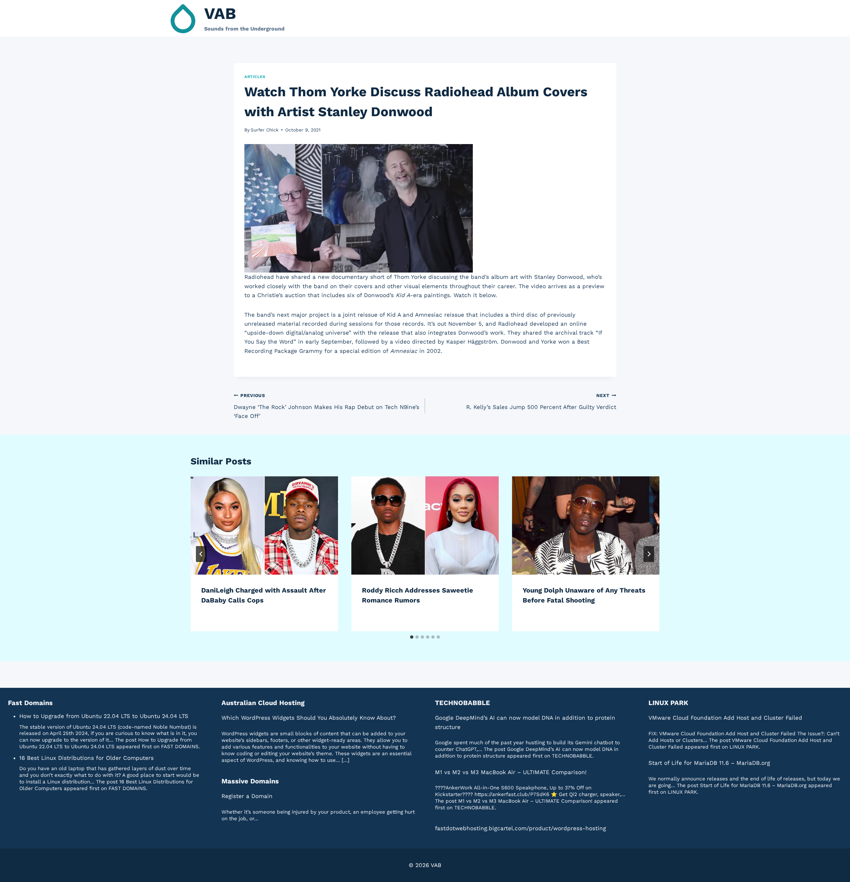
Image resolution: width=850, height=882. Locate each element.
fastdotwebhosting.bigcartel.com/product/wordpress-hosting (520, 828)
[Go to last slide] (201, 554)
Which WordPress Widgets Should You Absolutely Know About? (308, 717)
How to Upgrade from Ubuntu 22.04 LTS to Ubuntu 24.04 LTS (103, 716)
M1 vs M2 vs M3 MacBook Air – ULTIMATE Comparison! (511, 772)
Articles (255, 76)
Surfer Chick (265, 129)
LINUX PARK (668, 703)
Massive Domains (250, 781)
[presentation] (264, 525)
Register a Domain (247, 796)
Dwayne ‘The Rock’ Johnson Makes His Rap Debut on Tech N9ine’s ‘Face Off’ (326, 406)
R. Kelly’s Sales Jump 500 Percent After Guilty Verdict (541, 401)
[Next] (648, 554)
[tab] (411, 637)
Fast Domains (30, 703)
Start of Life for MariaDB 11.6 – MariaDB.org (709, 763)
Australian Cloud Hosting (262, 703)
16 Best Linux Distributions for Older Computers (86, 758)
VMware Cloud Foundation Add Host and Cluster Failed (725, 717)
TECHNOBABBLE (462, 703)
